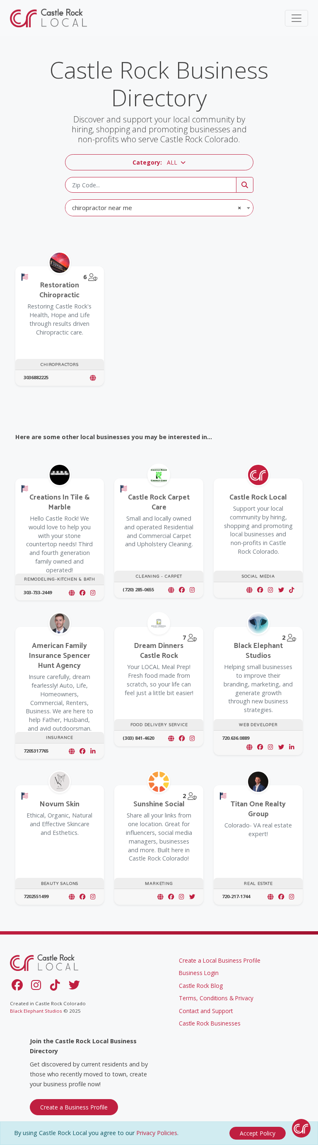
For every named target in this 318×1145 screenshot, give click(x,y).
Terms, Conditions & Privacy (216, 998)
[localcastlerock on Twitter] (281, 590)
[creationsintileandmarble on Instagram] (93, 593)
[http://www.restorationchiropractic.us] (93, 378)
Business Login (199, 973)
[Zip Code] (244, 185)
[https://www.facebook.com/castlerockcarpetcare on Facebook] (182, 590)
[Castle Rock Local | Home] (49, 18)
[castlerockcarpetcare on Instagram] (192, 590)
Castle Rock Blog (201, 986)
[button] (159, 162)
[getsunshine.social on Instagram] (181, 897)
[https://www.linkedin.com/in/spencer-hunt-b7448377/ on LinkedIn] (93, 751)
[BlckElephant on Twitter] (281, 747)
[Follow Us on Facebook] (18, 987)
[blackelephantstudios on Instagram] (270, 747)
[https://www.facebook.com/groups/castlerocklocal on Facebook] (260, 590)
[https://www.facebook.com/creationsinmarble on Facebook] (82, 593)
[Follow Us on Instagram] (37, 987)
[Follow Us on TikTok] (56, 987)
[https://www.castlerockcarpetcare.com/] (171, 590)
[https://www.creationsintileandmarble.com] (72, 593)
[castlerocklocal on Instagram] (270, 590)
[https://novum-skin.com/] (72, 897)
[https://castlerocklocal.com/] (249, 590)
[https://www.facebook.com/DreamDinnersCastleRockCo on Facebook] (182, 738)
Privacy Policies (156, 1133)
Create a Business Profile (74, 1107)
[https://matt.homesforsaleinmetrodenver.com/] (270, 897)
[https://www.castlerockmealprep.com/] (171, 738)
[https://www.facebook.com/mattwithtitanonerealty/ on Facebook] (281, 897)
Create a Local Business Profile (219, 960)
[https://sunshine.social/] (160, 897)
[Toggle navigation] (296, 18)
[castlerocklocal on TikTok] (291, 590)
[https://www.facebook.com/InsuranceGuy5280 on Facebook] (82, 751)
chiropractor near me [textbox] (156, 207)
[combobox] (159, 208)
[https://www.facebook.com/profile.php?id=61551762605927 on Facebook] (82, 897)
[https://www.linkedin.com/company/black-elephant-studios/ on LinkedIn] (291, 747)
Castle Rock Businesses (210, 1023)
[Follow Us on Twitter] (75, 987)
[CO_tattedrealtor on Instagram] (291, 897)
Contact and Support (206, 1011)
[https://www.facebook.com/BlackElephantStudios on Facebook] (260, 747)
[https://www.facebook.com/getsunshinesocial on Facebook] (171, 897)
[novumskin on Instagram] (93, 897)
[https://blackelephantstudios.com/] (249, 747)
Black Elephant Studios (36, 1011)
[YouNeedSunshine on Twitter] (192, 897)
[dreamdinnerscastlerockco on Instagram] (192, 738)
